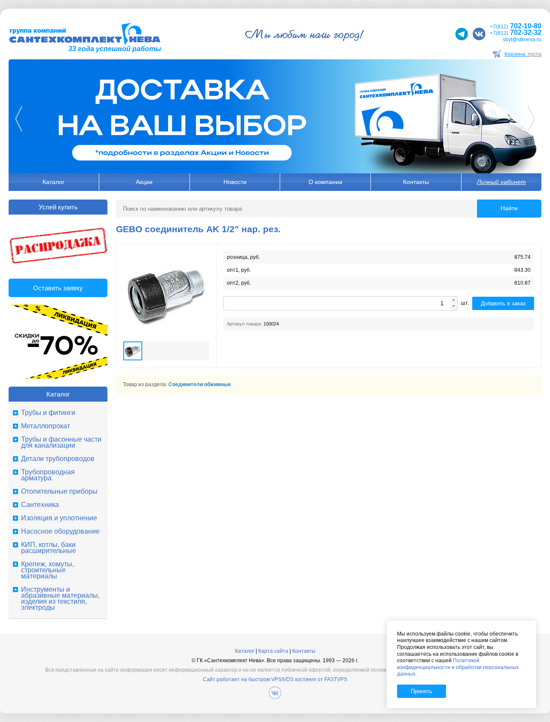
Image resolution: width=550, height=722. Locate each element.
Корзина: (522, 54)
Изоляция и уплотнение (59, 518)
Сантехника (40, 505)
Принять (421, 691)
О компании (325, 181)
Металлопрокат (45, 426)
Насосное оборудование (60, 531)
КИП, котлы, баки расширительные (48, 548)
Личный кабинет (501, 181)
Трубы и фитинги (48, 413)
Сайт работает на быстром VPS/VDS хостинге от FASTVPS (275, 679)
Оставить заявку (58, 288)
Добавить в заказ (503, 303)
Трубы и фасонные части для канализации (61, 442)
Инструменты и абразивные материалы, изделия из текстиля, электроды (60, 599)
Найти (509, 208)
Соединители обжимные (199, 384)
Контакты (416, 181)
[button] (453, 300)
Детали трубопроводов (58, 459)
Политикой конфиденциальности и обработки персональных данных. (458, 667)
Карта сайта (273, 651)
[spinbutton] (340, 303)
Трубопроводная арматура (48, 475)
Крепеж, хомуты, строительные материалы (47, 570)
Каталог (53, 181)
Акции (144, 181)
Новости (235, 181)
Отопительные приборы (59, 492)
